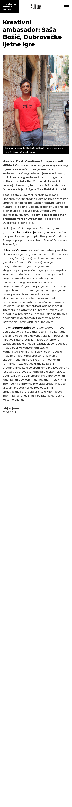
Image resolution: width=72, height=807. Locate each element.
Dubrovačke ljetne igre (31, 232)
